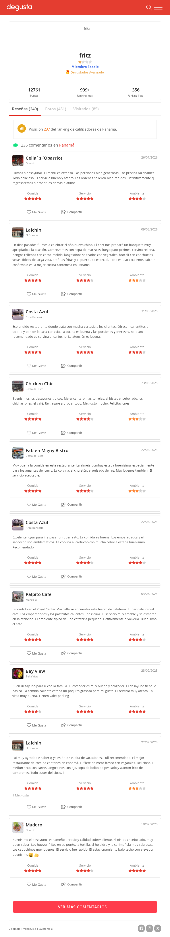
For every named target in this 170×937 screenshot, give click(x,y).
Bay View (35, 671)
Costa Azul (37, 312)
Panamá (66, 145)
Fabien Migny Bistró (47, 450)
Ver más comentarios (83, 906)
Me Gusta (38, 212)
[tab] (25, 109)
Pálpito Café (39, 594)
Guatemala (46, 929)
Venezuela (29, 929)
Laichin (33, 230)
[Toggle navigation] (158, 7)
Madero (34, 825)
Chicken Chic (39, 384)
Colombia (14, 929)
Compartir (74, 212)
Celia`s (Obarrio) (44, 158)
